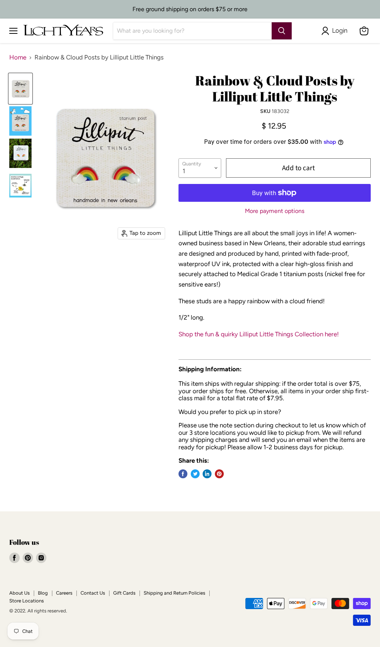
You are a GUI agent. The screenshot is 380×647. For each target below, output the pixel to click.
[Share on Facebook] (182, 473)
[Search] (282, 30)
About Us (19, 593)
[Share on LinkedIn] (207, 473)
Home (17, 57)
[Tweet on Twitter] (195, 473)
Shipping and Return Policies (174, 593)
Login (339, 30)
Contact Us (93, 593)
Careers (64, 593)
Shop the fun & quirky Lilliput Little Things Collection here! (258, 334)
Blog (43, 593)
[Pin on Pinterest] (219, 473)
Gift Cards (124, 593)
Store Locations (26, 601)
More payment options (274, 211)
